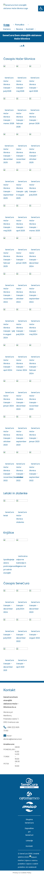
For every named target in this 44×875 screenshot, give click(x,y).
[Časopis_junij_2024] (22, 590)
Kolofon (21, 860)
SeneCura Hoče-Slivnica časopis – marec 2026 (8, 117)
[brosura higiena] (22, 539)
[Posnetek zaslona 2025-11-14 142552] (9, 169)
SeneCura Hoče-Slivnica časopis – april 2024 (8, 363)
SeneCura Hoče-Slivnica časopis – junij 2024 (21, 328)
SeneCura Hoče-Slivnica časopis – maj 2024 (34, 328)
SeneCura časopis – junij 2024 (21, 605)
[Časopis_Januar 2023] (35, 416)
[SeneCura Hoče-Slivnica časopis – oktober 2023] (9, 416)
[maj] (9, 205)
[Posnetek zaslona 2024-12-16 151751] (9, 273)
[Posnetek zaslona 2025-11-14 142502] (35, 134)
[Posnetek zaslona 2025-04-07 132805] (35, 205)
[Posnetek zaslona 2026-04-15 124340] (9, 98)
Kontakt (29, 846)
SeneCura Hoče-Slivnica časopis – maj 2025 (8, 224)
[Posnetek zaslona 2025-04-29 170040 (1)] (22, 205)
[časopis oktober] (22, 273)
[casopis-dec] (9, 648)
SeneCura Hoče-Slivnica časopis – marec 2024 (21, 363)
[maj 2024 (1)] (35, 309)
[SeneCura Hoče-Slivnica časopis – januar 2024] (9, 380)
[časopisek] (22, 65)
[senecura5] (9, 619)
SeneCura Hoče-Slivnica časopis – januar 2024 (8, 399)
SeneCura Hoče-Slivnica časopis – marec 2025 (34, 224)
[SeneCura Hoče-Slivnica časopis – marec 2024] (22, 344)
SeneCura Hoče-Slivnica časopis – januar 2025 (21, 256)
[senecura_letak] (9, 500)
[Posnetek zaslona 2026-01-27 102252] (22, 134)
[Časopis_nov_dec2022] (9, 452)
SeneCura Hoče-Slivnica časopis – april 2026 (34, 84)
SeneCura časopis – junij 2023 (8, 634)
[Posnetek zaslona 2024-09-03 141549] (9, 309)
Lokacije (29, 840)
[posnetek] (22, 98)
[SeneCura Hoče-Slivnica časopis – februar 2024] (35, 344)
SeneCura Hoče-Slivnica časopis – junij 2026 (8, 84)
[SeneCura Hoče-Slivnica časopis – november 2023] (35, 380)
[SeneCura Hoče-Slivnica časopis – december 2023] (22, 380)
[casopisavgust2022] (35, 619)
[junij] (35, 169)
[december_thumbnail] (22, 619)
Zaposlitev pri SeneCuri (29, 831)
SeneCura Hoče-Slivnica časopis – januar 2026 (34, 117)
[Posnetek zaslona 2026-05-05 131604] (35, 65)
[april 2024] (9, 344)
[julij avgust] (22, 169)
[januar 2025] (22, 237)
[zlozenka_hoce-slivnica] (22, 500)
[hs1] (35, 452)
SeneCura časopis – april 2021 (21, 663)
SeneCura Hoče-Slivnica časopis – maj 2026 (21, 84)
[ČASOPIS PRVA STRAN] (9, 65)
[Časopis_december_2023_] (35, 590)
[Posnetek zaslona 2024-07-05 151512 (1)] (22, 309)
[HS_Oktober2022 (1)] (22, 452)
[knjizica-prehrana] (9, 539)
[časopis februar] (9, 237)
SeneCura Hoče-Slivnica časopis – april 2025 (21, 224)
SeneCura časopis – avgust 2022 (34, 634)
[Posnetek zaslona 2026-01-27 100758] (9, 134)
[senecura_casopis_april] (22, 648)
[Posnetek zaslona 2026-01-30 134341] (35, 98)
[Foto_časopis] (9, 590)
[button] (41, 8)
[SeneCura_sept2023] (22, 416)
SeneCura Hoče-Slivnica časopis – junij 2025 (34, 188)
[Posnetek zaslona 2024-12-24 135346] (35, 237)
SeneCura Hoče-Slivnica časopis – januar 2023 (34, 435)
